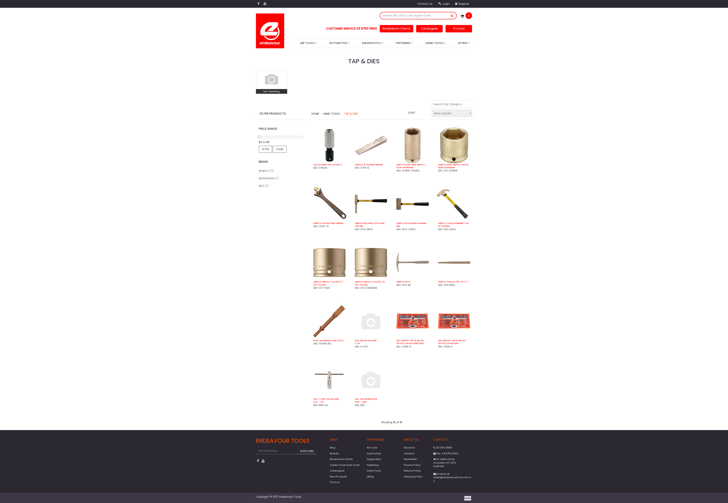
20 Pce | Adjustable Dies (410, 343)
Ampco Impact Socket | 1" (328, 281)
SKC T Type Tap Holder (326, 399)
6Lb (398, 226)
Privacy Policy (412, 465)
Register (463, 4)
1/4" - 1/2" (318, 402)
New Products (338, 476)
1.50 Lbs (359, 226)
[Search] (452, 15)
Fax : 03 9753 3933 (447, 453)
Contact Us (424, 4)
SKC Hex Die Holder (366, 340)
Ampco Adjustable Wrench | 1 (329, 223)
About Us (409, 447)
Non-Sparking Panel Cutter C (329, 340)
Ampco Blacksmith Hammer (412, 223)
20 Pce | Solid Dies (448, 343)
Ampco (266, 171)
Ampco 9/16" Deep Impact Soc (412, 164)
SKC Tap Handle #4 (366, 399)
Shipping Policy (413, 476)
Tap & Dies (351, 114)
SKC (264, 186)
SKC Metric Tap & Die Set (410, 340)
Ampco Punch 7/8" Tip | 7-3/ (454, 281)
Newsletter (410, 459)
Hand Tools (435, 43)
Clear (279, 149)
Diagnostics (372, 43)
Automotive (338, 43)
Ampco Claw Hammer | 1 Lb (453, 223)
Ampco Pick (403, 281)
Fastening (403, 43)
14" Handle (444, 226)
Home (315, 114)
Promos (459, 28)
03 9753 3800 (443, 447)
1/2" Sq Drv (319, 284)
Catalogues (429, 28)
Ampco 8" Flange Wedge (369, 164)
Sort (411, 113)
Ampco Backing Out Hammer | (371, 223)
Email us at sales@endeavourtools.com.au (452, 477)
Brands (334, 453)
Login (446, 4)
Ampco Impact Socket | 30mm (371, 281)
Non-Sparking (271, 91)
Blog (332, 447)
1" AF (357, 343)
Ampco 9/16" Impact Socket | (454, 164)
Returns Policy (412, 470)
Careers (409, 453)
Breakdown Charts (396, 28)
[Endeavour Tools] (270, 29)
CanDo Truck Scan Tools (345, 465)
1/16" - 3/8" (361, 402)
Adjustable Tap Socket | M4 (329, 164)
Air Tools (307, 43)
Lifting (463, 43)
